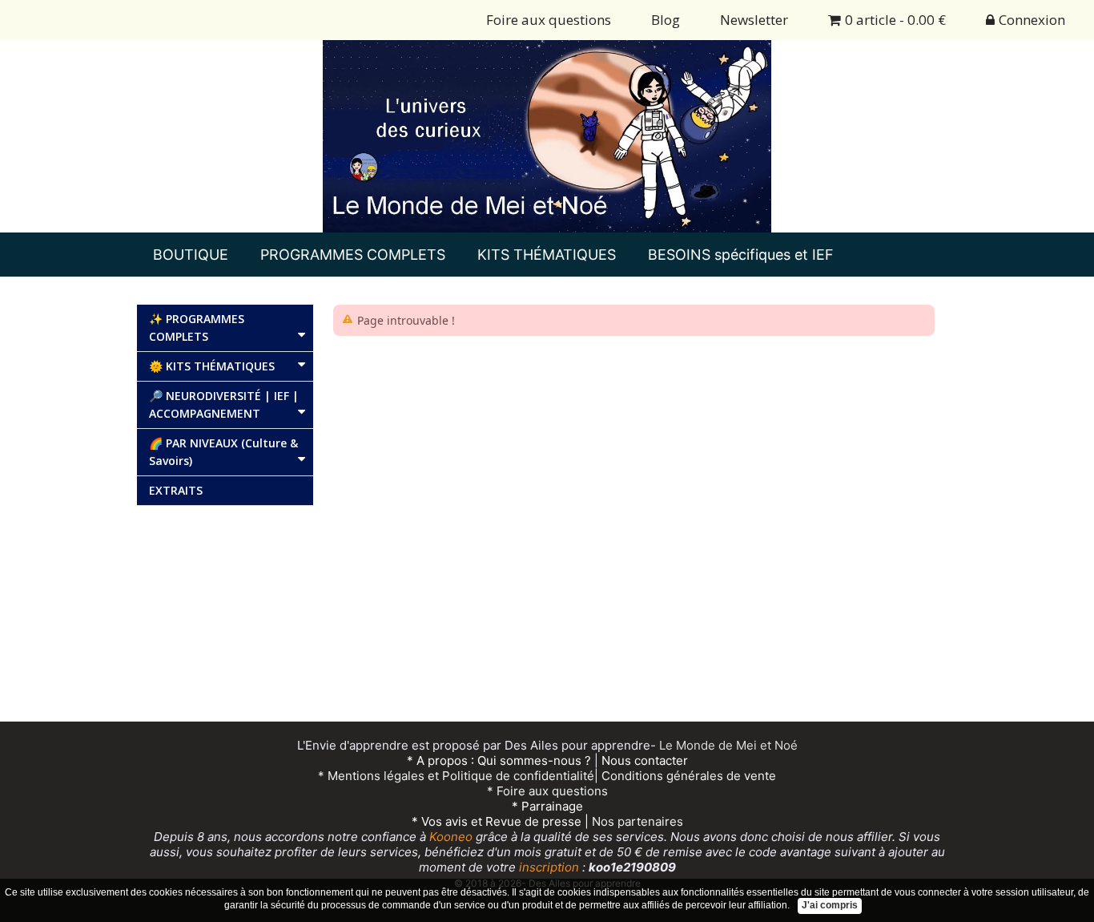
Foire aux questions (548, 19)
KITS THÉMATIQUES (546, 254)
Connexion (1032, 19)
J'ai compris (830, 905)
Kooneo (451, 836)
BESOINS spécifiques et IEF (741, 254)
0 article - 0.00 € (895, 19)
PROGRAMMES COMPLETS (352, 254)
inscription (547, 867)
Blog (665, 19)
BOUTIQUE (190, 254)
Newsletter (754, 19)
